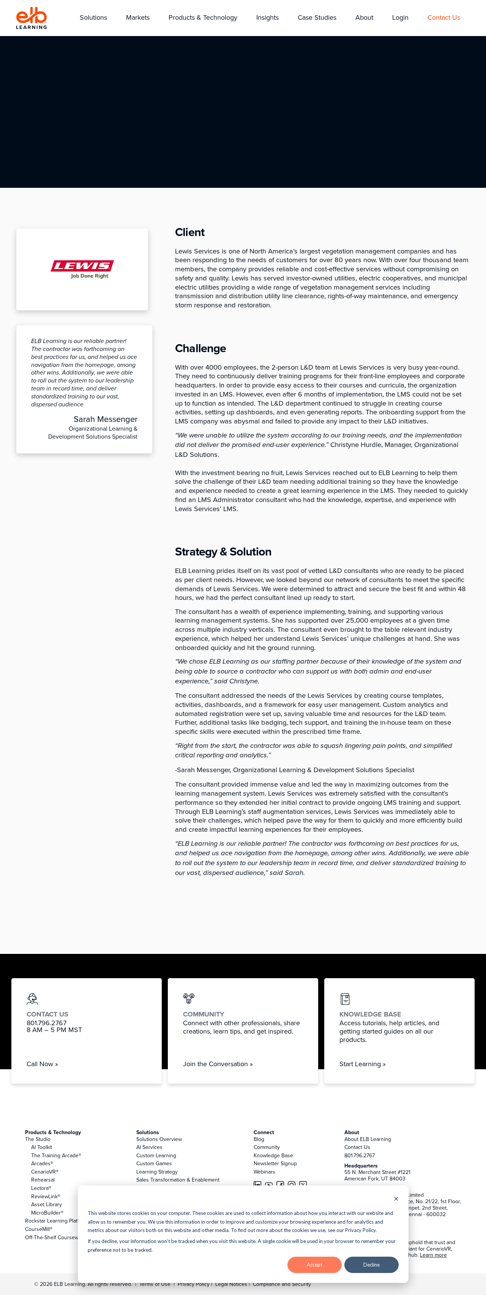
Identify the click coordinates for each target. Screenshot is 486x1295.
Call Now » (42, 1063)
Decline (371, 1265)
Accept (314, 1265)
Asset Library (46, 1204)
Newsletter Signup (275, 1163)
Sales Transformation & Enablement (177, 1179)
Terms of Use (154, 1284)
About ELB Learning (367, 1139)
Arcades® (42, 1163)
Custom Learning (156, 1155)
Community (267, 1147)
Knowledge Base (273, 1155)
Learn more (433, 1255)
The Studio (37, 1139)
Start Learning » (362, 1063)
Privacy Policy (194, 1284)
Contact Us (357, 1147)
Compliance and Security (282, 1284)
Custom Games (154, 1163)
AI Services (149, 1147)
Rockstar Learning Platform (56, 1220)
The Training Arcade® (56, 1155)
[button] (93, 18)
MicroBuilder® (47, 1212)
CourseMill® (38, 1229)
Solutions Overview (159, 1139)
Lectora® (41, 1188)
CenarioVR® (44, 1171)
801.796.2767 (359, 1155)
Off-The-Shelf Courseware (55, 1237)
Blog (259, 1139)
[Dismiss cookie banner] (396, 1199)
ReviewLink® (45, 1196)
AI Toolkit (41, 1147)
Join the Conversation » (218, 1063)
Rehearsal (43, 1179)
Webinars (264, 1171)
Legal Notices (232, 1284)
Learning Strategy (157, 1171)
